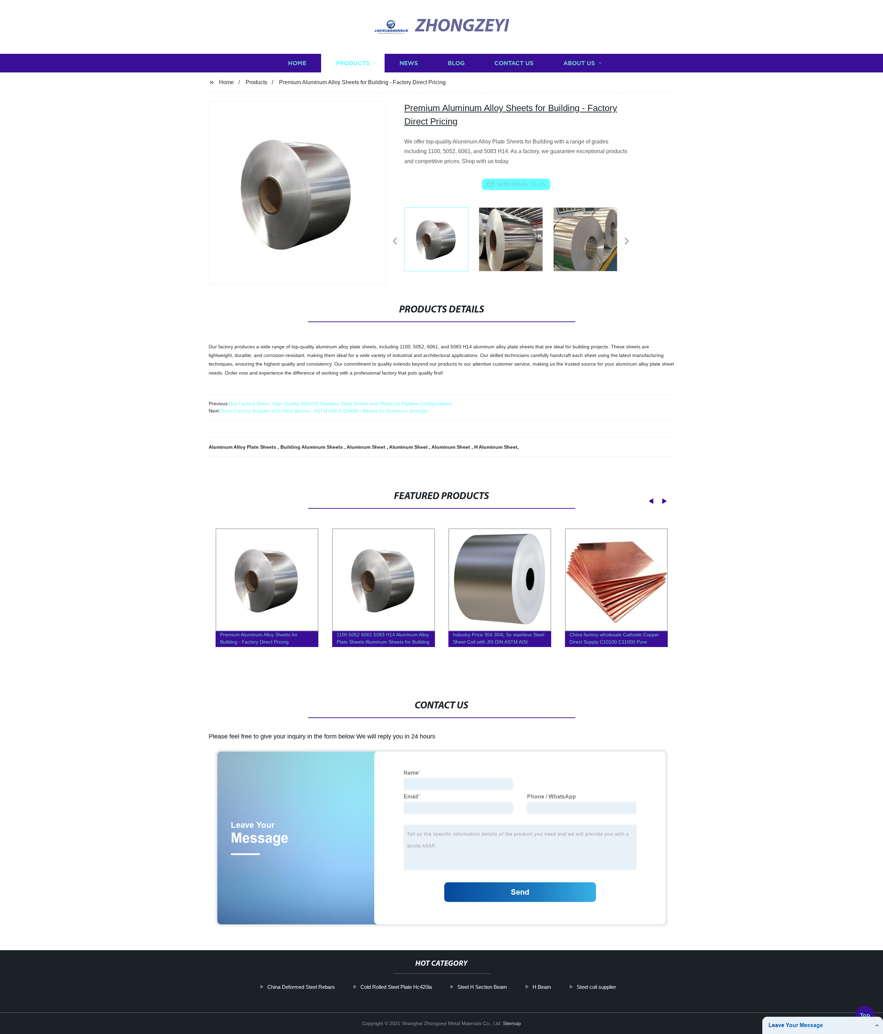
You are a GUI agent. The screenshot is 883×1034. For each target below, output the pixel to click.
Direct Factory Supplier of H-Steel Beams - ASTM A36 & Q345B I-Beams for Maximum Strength (324, 411)
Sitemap (512, 1023)
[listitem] (441, 238)
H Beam (542, 987)
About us (579, 63)
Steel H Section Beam (482, 987)
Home (297, 63)
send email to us (521, 184)
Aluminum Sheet (367, 447)
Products (353, 63)
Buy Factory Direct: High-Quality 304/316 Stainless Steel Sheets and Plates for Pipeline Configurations (340, 403)
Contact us (514, 63)
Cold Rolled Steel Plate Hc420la (396, 987)
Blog (456, 63)
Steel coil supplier (596, 987)
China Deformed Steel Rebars (301, 987)
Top (865, 1014)
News (408, 63)
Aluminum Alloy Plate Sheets (243, 447)
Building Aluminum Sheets (312, 447)
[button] (395, 241)
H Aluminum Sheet (495, 447)
